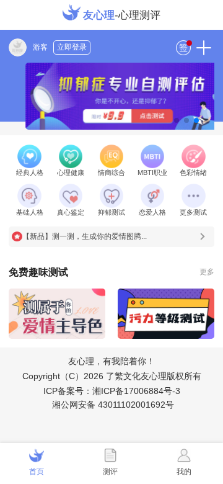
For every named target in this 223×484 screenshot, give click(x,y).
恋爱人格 (152, 212)
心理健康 (70, 172)
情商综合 (111, 172)
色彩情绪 (193, 172)
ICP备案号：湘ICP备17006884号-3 (111, 391)
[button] (176, 120)
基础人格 (29, 212)
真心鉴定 (70, 212)
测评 (110, 471)
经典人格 (29, 172)
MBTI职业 (152, 172)
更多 (206, 272)
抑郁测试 (111, 212)
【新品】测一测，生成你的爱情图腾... (84, 236)
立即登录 (72, 47)
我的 (184, 471)
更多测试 (193, 212)
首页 (36, 471)
